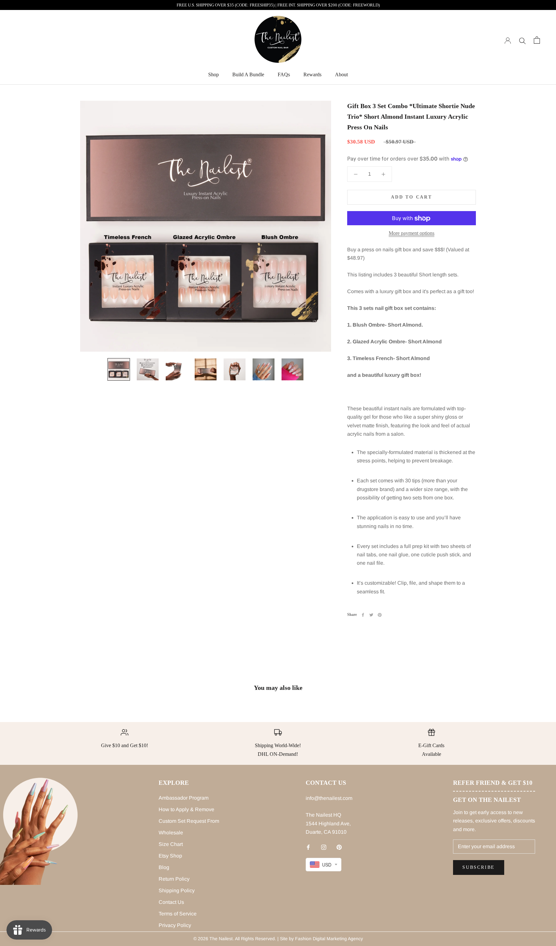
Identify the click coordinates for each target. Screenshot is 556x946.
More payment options (411, 233)
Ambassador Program (183, 798)
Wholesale (171, 832)
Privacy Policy (175, 925)
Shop (213, 74)
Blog (164, 867)
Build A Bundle (248, 74)
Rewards (312, 74)
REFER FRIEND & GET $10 (493, 782)
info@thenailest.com (329, 798)
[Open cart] (537, 40)
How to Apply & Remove (186, 809)
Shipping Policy (177, 890)
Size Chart (171, 844)
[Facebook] (363, 615)
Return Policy (174, 879)
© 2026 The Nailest (213, 938)
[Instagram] (323, 847)
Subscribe (478, 867)
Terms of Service (178, 913)
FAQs (284, 74)
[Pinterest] (380, 615)
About (341, 74)
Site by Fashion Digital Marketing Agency (321, 938)
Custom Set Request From (189, 821)
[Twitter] (371, 615)
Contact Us (171, 902)
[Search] (522, 40)
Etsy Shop (170, 855)
